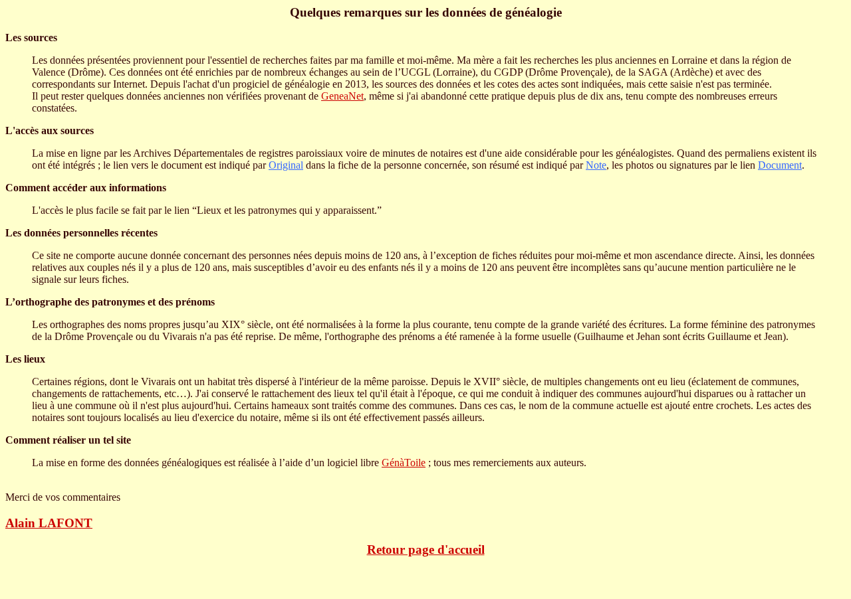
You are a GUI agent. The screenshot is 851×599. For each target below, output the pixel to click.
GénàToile (404, 462)
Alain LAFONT (48, 523)
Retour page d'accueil (426, 549)
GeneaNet (342, 96)
